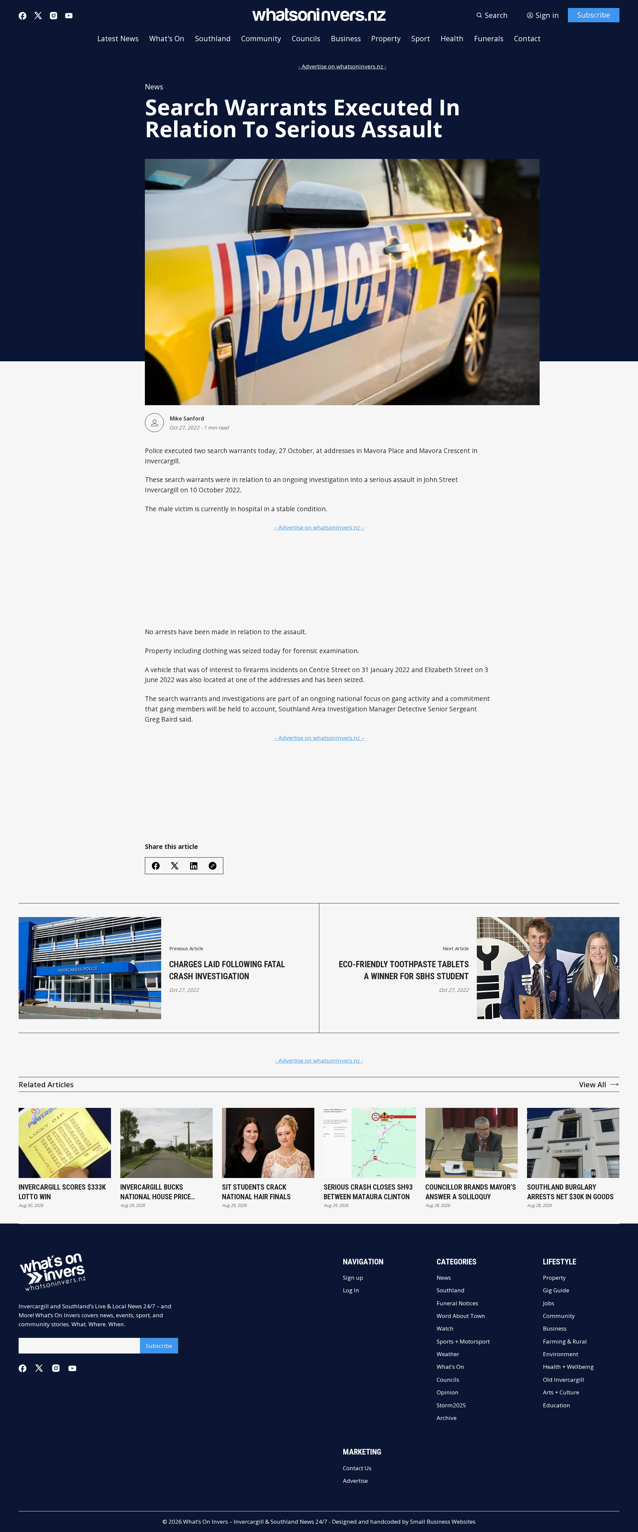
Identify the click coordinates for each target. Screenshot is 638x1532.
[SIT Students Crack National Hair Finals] (268, 1143)
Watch (445, 1328)
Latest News (118, 38)
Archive (447, 1418)
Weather (448, 1354)
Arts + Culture (561, 1392)
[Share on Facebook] (156, 866)
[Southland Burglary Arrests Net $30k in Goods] (573, 1143)
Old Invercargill (563, 1379)
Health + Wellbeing (568, 1366)
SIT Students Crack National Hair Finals (256, 1192)
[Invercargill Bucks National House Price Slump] (166, 1143)
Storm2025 (451, 1405)
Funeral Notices (457, 1303)
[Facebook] (23, 16)
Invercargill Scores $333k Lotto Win (62, 1192)
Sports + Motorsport (463, 1341)
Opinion (448, 1392)
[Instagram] (53, 15)
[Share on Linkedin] (193, 866)
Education (556, 1405)
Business (346, 38)
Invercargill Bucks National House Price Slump (155, 1192)
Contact (527, 38)
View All (592, 1084)
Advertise (355, 1480)
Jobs (548, 1303)
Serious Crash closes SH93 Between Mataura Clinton (368, 1192)
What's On (166, 38)
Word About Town (461, 1316)
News (154, 86)
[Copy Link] (213, 866)
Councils (306, 38)
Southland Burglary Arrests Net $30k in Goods (570, 1192)
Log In (351, 1290)
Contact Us (357, 1468)
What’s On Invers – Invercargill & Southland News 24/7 (255, 1521)
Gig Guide (556, 1290)
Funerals (488, 38)
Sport (420, 38)
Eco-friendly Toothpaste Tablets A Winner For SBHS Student (404, 970)
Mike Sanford (186, 418)
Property (386, 38)
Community (261, 38)
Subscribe (593, 15)
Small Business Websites (443, 1521)
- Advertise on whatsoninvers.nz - (342, 66)
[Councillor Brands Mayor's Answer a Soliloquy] (471, 1143)
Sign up (353, 1277)
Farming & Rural (565, 1341)
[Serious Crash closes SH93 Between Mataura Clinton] (370, 1143)
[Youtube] (68, 15)
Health (452, 38)
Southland (213, 38)
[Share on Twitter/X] (175, 866)
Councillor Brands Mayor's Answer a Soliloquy (470, 1192)
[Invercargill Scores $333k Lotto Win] (65, 1143)
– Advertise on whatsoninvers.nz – (319, 527)
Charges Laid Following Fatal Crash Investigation (227, 970)
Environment (560, 1354)
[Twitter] (38, 15)
